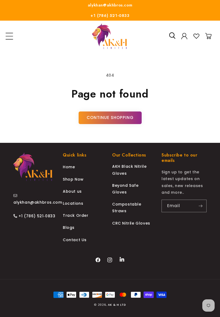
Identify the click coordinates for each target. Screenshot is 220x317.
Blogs (69, 227)
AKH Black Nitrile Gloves (129, 170)
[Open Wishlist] (196, 36)
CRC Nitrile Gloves (131, 223)
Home (69, 167)
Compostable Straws (126, 208)
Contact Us (75, 240)
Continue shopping (110, 117)
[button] (9, 36)
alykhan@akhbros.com (110, 5)
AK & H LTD (117, 305)
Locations (73, 203)
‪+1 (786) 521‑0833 (36, 216)
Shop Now (73, 179)
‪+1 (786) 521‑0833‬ (109, 15)
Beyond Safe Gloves (125, 189)
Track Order (76, 215)
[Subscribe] (200, 206)
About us (72, 191)
